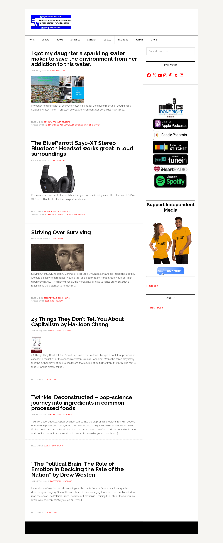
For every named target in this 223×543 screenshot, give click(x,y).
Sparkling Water (92, 125)
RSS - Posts (157, 307)
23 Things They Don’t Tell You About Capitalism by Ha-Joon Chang (77, 321)
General (48, 122)
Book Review (56, 301)
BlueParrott (51, 214)
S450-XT (81, 214)
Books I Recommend (53, 446)
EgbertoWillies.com (51, 22)
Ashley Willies (52, 125)
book (47, 301)
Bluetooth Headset (67, 214)
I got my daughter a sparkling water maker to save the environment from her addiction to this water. (84, 58)
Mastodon (152, 285)
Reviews (65, 211)
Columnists (63, 298)
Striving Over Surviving (61, 232)
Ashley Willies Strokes (71, 125)
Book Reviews (50, 298)
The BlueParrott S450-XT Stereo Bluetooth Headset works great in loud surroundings (82, 148)
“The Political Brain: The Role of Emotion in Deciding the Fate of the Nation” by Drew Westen (77, 469)
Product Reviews (61, 122)
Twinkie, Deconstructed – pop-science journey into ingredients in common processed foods (81, 402)
